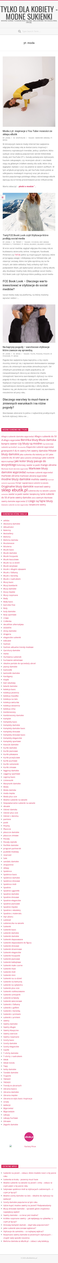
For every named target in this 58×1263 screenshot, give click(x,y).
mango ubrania (48, 464)
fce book (35, 242)
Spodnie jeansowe (11, 903)
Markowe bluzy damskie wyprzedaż (24, 470)
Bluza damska (47, 440)
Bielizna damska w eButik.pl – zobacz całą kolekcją (26, 1241)
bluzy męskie (9, 592)
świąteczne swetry (37, 504)
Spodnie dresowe (11, 897)
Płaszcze (7, 829)
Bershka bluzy (29, 440)
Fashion (6, 644)
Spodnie (7, 887)
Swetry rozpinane (11, 1037)
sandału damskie (11, 861)
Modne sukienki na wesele (15, 799)
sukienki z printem (11, 1017)
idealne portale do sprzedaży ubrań (19, 663)
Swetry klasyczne (11, 1030)
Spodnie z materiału (12, 913)
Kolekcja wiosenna (11, 705)
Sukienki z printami (12, 1014)
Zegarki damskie (10, 1124)
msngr (46, 242)
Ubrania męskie (10, 1095)
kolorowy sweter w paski (28, 465)
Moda (18, 354)
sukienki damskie (11, 933)
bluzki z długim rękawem (14, 569)
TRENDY (18, 242)
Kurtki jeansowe (10, 751)
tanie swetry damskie (20, 497)
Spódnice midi (9, 884)
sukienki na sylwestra (13, 985)
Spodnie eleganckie (12, 900)
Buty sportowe (9, 614)
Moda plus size (10, 796)
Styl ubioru (8, 916)
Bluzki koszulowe (11, 559)
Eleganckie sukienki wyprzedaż (40, 447)
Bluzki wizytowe (10, 566)
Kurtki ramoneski (11, 764)
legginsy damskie (11, 770)
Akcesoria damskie (11, 523)
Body (5, 598)
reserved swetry (42, 486)
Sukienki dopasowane (13, 939)
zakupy (6, 1114)
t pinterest (16, 244)
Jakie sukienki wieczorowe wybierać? (19, 1228)
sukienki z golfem (11, 1007)
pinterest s (7, 244)
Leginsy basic (9, 777)
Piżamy (6, 825)
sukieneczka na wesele (38, 490)
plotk (32, 354)
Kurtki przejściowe (11, 757)
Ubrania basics (10, 1089)
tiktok (5, 1059)
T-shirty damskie (10, 1053)
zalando (33, 244)
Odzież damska (10, 809)
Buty (5, 608)
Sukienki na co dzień (12, 978)
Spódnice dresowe (11, 881)
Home (6, 653)
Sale (5, 858)
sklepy (6, 868)
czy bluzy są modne (30, 443)
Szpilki (6, 1050)
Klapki (6, 679)
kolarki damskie (10, 686)
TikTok (17, 254)
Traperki (7, 1076)
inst (41, 242)
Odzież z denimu (11, 816)
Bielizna (7, 536)
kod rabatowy (9, 683)
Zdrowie (7, 1121)
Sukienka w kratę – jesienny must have (20, 1179)
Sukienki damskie (11, 936)
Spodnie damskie (11, 894)
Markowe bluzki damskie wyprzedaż (14, 469)
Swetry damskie (10, 1024)
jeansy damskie (10, 666)
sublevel (7, 920)
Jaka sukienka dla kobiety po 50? (34, 454)
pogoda (39, 354)
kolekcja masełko (10, 696)
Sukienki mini (9, 975)
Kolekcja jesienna (11, 692)
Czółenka (7, 621)
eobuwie (7, 640)
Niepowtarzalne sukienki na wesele (19, 803)
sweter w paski (15, 494)
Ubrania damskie (11, 1092)
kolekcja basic (9, 689)
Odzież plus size (10, 812)
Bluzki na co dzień (11, 562)
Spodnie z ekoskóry (12, 910)
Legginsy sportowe (11, 773)
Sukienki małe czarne (13, 965)
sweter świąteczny (31, 494)
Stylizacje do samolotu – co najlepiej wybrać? (23, 1231)
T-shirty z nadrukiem (12, 1056)
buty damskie (9, 611)
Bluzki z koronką (10, 575)
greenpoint (7, 450)
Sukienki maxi (9, 968)
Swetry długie (9, 1027)
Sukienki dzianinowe (12, 949)
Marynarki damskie (12, 783)
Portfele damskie (10, 845)
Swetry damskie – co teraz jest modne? (20, 1215)
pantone (7, 819)
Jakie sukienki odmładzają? (31, 458)
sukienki (52, 491)
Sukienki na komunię (12, 981)
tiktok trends (9, 1063)
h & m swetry (20, 450)
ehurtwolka (22, 447)
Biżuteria (7, 546)
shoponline (20, 138)
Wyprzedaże (8, 1111)
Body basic (8, 601)
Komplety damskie (11, 725)
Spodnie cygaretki (11, 890)
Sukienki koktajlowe (12, 962)
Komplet (7, 718)
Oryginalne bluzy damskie (17, 486)
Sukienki (7, 926)
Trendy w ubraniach (12, 1085)
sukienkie (4, 494)
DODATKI (7, 627)
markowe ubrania (42, 138)
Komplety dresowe (11, 731)
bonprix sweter (9, 443)
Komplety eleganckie (12, 738)
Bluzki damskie (10, 553)
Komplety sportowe (12, 741)
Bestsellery (8, 533)
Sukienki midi (9, 972)
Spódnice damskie (11, 877)
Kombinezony (9, 712)
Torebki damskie (10, 1072)
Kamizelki (7, 670)
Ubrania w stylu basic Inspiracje (17, 1098)
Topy (5, 1066)
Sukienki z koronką (11, 1011)
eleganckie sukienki (12, 637)
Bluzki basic (8, 549)
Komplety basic (10, 722)
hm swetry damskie (37, 450)
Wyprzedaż (8, 1108)
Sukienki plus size (11, 988)
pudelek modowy (11, 851)
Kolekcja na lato (10, 699)
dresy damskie (9, 631)
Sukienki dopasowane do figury (17, 942)
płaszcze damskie (11, 832)
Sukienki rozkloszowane (14, 991)
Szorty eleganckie (11, 1046)
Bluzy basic (8, 582)
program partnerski (12, 848)
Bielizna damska (10, 540)
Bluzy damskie (9, 588)
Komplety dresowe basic (14, 735)
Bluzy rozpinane (10, 595)
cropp (6, 618)
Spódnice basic (10, 874)
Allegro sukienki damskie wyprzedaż (17, 436)
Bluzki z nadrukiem (12, 579)
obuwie (6, 806)
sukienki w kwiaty (11, 998)
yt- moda (25, 244)
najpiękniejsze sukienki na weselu (35, 483)
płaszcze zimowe (10, 835)
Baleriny (7, 530)
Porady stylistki (10, 842)
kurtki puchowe (10, 761)
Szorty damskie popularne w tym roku (20, 1202)
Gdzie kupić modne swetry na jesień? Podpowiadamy (27, 1205)
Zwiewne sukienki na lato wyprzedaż (14, 505)
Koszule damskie (10, 744)
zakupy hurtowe (10, 1118)
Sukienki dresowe (11, 946)
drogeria (7, 634)
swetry (6, 1020)
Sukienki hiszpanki (11, 955)
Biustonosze (8, 543)
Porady (6, 838)
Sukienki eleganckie (12, 952)
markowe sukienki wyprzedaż (39, 472)
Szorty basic (8, 1040)
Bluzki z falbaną (10, 572)
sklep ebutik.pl (14, 490)
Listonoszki (8, 780)
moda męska (9, 793)
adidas (6, 520)
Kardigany (8, 676)
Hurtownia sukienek (12, 657)
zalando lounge (44, 244)
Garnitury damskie (11, 650)
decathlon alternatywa (13, 624)
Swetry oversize (10, 1033)
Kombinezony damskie (13, 715)
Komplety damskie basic (14, 728)
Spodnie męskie (10, 907)
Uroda (6, 1101)
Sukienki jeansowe (11, 959)
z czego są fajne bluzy (39, 501)
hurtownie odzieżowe (13, 660)
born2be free (9, 605)
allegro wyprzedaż (11, 440)
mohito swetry (39, 479)
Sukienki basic (9, 929)
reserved (7, 855)
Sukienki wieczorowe (12, 1001)
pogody (46, 354)
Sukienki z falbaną (11, 1004)
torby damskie (9, 1069)
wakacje (7, 1105)
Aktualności (8, 527)
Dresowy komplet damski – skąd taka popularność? (26, 1225)
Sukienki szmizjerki (12, 994)
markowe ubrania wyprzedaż (33, 475)
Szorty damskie (10, 1043)
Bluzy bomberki (10, 585)
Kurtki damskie (10, 748)
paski (5, 822)
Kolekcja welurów (11, 702)
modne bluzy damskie (15, 479)
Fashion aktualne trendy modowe (18, 647)
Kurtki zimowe (9, 767)
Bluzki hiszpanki (10, 556)
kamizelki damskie (11, 673)
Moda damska (9, 790)
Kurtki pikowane (10, 754)
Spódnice (7, 871)
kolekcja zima (9, 709)
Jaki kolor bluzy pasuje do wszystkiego (23, 463)
